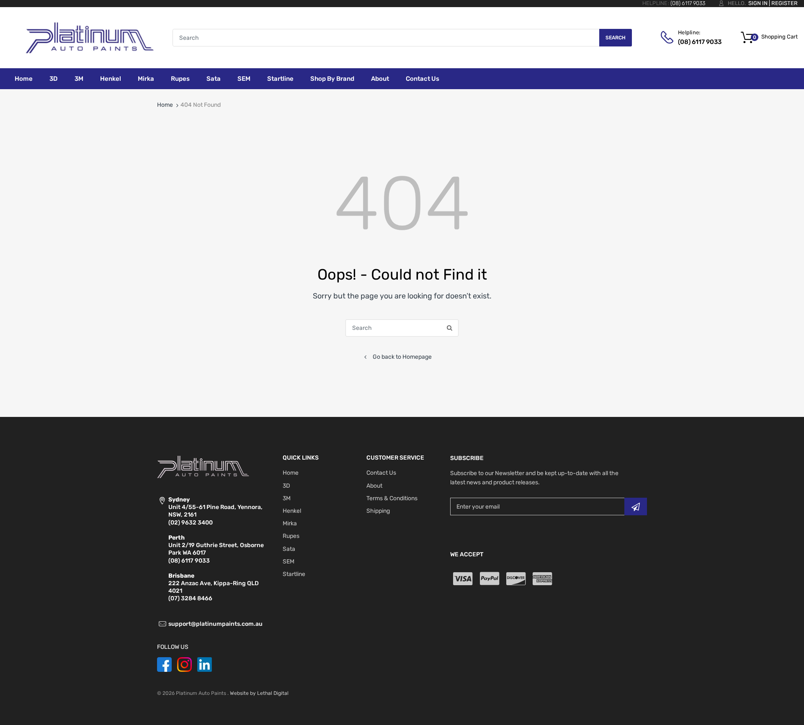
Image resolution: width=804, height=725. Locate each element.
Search (616, 38)
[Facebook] (164, 664)
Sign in (758, 3)
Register (784, 3)
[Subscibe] (635, 506)
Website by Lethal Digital (259, 693)
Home (165, 104)
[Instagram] (184, 664)
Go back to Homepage (402, 356)
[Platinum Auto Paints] (89, 37)
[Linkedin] (204, 664)
